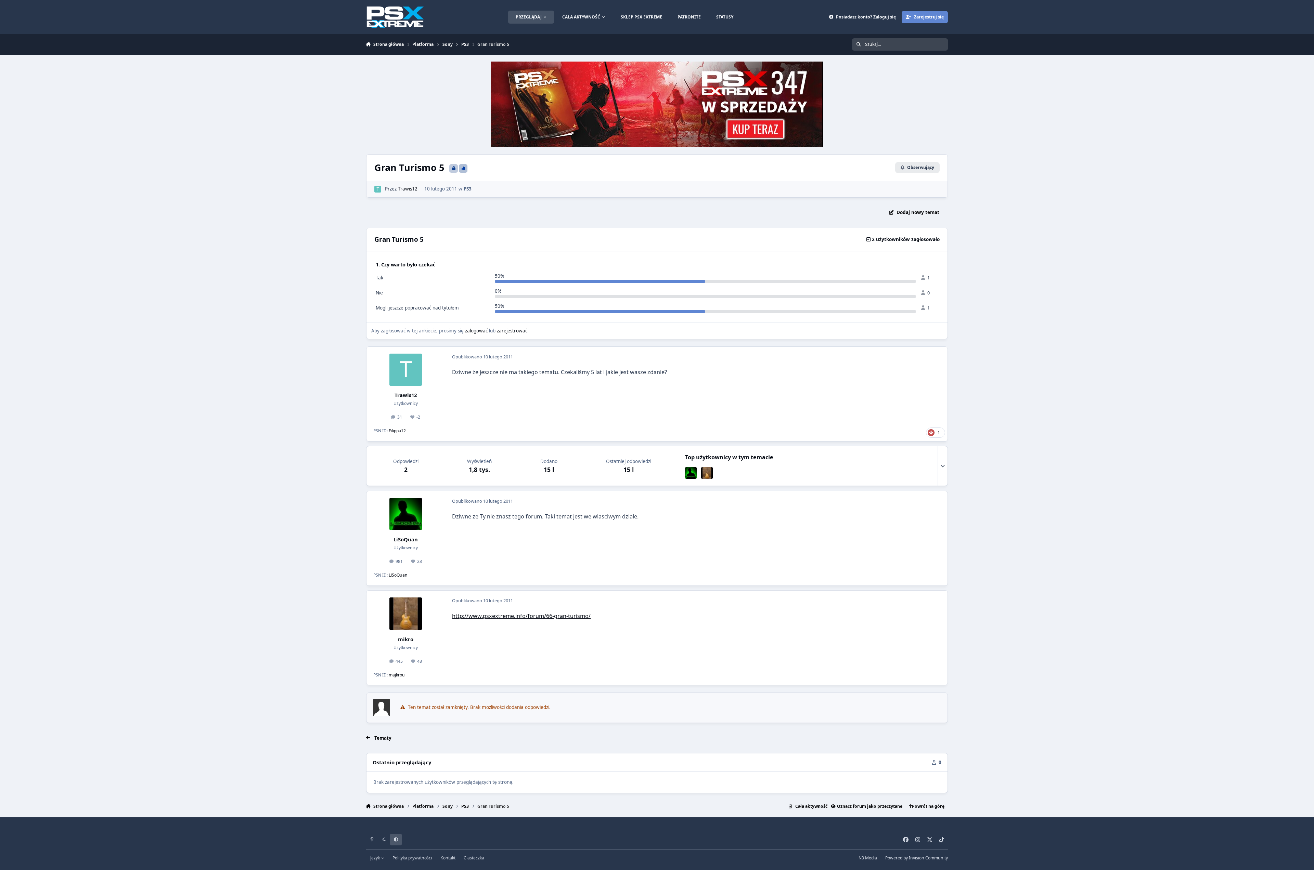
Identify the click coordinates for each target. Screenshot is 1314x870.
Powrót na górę (928, 806)
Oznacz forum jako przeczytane (869, 806)
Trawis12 (407, 189)
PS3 (468, 189)
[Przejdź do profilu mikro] (707, 473)
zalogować (476, 331)
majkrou (397, 675)
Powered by (916, 858)
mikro (405, 639)
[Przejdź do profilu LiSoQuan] (691, 473)
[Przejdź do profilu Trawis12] (377, 189)
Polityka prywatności (412, 858)
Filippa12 (397, 431)
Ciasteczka (474, 858)
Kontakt (447, 858)
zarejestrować (512, 331)
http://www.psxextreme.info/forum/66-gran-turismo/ (521, 616)
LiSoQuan (406, 539)
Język (375, 858)
